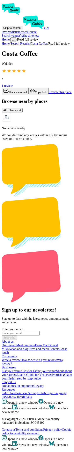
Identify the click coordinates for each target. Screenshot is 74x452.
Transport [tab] (15, 110)
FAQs (28, 397)
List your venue (12, 371)
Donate (32, 32)
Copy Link (41, 92)
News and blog (19, 349)
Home (6, 43)
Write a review (29, 35)
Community (9, 356)
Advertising (56, 374)
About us (8, 341)
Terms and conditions (29, 429)
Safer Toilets (10, 393)
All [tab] (4, 110)
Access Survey (27, 393)
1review (7, 85)
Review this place (60, 92)
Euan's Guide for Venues (33, 374)
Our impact (9, 345)
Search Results (20, 43)
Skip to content (12, 27)
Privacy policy (52, 429)
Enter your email (12, 329)
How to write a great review (39, 360)
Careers (54, 349)
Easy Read (17, 397)
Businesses (20, 32)
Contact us (8, 429)
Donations (8, 385)
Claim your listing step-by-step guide (37, 376)
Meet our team (25, 345)
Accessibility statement (24, 433)
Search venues (11, 35)
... (13, 39)
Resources (8, 389)
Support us (9, 382)
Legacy (39, 385)
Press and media (39, 349)
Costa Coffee (38, 43)
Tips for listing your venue (39, 371)
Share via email (17, 92)
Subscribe (9, 337)
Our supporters (24, 385)
